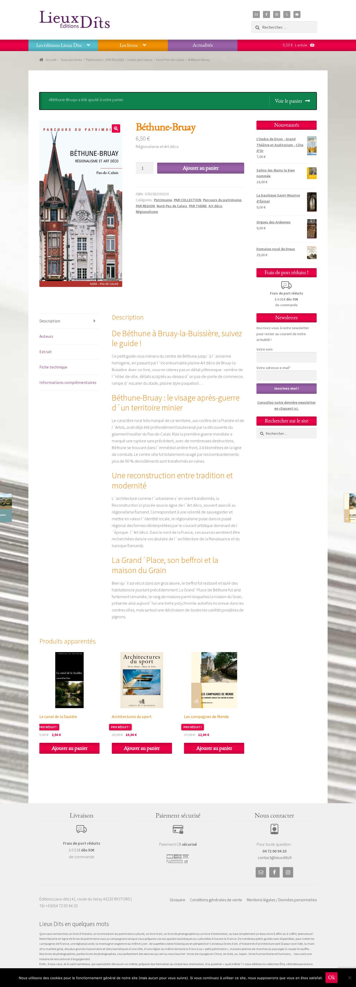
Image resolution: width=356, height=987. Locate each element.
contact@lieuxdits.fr (275, 857)
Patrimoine (94, 59)
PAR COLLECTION (187, 200)
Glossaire (177, 899)
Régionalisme (147, 211)
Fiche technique (53, 367)
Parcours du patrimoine (222, 200)
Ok (331, 977)
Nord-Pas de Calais (170, 59)
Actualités (203, 45)
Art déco (215, 206)
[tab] (69, 321)
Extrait (45, 351)
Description (49, 320)
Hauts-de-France (139, 59)
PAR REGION (115, 59)
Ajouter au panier (201, 168)
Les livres (129, 45)
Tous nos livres (71, 59)
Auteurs (46, 336)
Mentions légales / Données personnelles (282, 899)
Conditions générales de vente (216, 899)
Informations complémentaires (67, 382)
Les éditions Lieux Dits (59, 45)
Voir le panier (288, 101)
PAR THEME (198, 206)
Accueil (51, 59)
